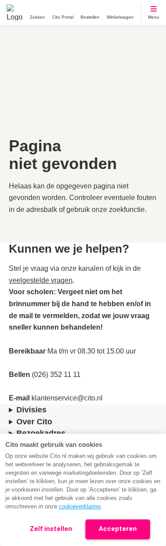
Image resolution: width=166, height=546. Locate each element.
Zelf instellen (51, 529)
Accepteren (118, 529)
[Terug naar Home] (15, 12)
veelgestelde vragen (41, 280)
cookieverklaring (79, 506)
